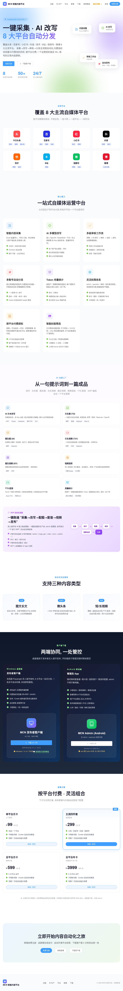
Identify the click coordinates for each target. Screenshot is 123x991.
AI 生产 (59, 4)
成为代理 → (97, 4)
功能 (51, 4)
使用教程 (86, 4)
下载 (78, 4)
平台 (66, 4)
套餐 (72, 4)
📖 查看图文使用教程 (41, 751)
